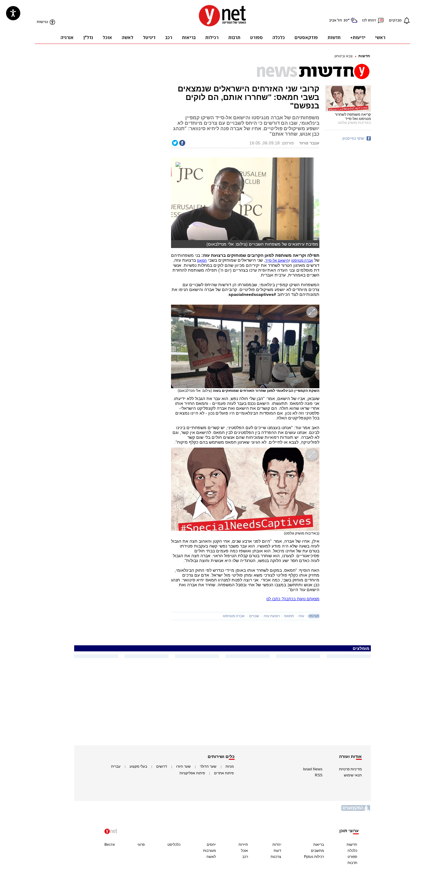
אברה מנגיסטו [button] (302, 260)
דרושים (161, 766)
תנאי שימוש (353, 775)
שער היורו (183, 766)
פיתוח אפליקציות (192, 773)
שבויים (254, 616)
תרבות (352, 863)
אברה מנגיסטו (234, 616)
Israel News (312, 769)
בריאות (318, 844)
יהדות (276, 844)
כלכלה (352, 851)
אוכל (244, 851)
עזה (301, 616)
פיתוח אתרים (224, 773)
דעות (277, 851)
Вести (109, 844)
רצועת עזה (272, 616)
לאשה (211, 857)
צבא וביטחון (344, 56)
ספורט (352, 857)
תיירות (243, 844)
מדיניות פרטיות (350, 769)
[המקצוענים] (356, 810)
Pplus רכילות (314, 857)
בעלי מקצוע (138, 766)
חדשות (364, 56)
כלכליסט (173, 844)
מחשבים (317, 851)
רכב (245, 857)
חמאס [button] (202, 260)
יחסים (211, 844)
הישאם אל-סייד (277, 260)
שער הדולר (208, 766)
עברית (115, 766)
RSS (318, 775)
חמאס (289, 616)
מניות (230, 766)
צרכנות (276, 857)
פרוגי (141, 844)
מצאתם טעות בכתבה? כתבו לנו (292, 599)
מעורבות (209, 851)
